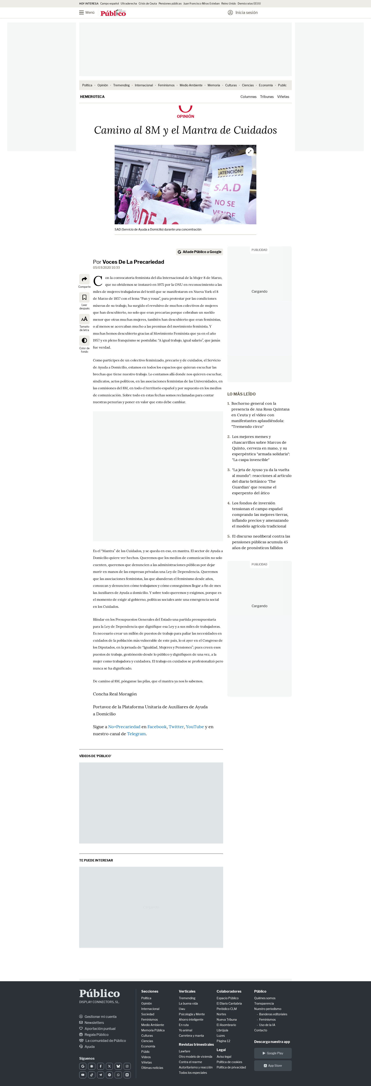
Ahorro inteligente (191, 1019)
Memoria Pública (153, 1030)
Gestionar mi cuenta (100, 1017)
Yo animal (185, 1030)
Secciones (149, 991)
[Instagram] (127, 1066)
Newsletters (94, 1023)
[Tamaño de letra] (84, 319)
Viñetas (283, 97)
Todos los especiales (193, 1072)
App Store (275, 1065)
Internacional (144, 85)
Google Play (275, 1053)
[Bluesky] (118, 1066)
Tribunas (267, 97)
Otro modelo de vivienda (195, 1056)
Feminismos (166, 85)
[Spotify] (109, 1074)
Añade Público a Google (202, 252)
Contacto (260, 1030)
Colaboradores (229, 991)
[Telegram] (100, 1074)
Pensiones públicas (170, 3)
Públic (145, 1051)
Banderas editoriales (273, 1014)
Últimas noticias (152, 1068)
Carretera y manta (191, 1035)
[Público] (113, 13)
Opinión (102, 85)
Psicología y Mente (192, 1014)
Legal (221, 1050)
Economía (266, 85)
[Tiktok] (91, 1074)
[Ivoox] (127, 1074)
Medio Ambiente (191, 85)
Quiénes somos (264, 998)
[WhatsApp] (118, 1074)
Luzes (221, 1035)
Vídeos (146, 1057)
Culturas (231, 85)
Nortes (221, 1014)
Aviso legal (224, 1056)
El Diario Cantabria (229, 1003)
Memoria (214, 85)
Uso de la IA (267, 1025)
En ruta (184, 1025)
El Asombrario (226, 1025)
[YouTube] (82, 1074)
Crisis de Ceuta (148, 3)
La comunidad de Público (105, 1041)
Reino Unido (228, 3)
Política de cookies (229, 1062)
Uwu (182, 1009)
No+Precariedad (124, 726)
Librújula (222, 1030)
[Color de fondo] (84, 340)
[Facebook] (100, 1066)
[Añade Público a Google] (82, 1066)
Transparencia (264, 1003)
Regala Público (96, 1035)
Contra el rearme (190, 1062)
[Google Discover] (91, 1066)
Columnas (248, 97)
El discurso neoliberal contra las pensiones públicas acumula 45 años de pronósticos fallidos (261, 542)
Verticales (187, 991)
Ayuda (89, 1047)
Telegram (136, 733)
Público (99, 994)
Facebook (157, 726)
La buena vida (188, 1003)
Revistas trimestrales (196, 1045)
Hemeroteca (92, 97)
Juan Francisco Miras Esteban (201, 3)
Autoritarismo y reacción (196, 1067)
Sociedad (147, 1014)
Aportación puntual (100, 1029)
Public (282, 85)
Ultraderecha (129, 3)
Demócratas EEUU (249, 3)
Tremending (121, 85)
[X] (109, 1066)
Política (87, 85)
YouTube (195, 726)
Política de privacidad (231, 1067)
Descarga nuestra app (272, 1042)
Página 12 (223, 1041)
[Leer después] (84, 297)
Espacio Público (228, 998)
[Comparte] (84, 279)
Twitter (176, 726)
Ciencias (248, 85)
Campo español (109, 3)
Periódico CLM (227, 1009)
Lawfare (184, 1051)
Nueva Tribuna (227, 1019)
